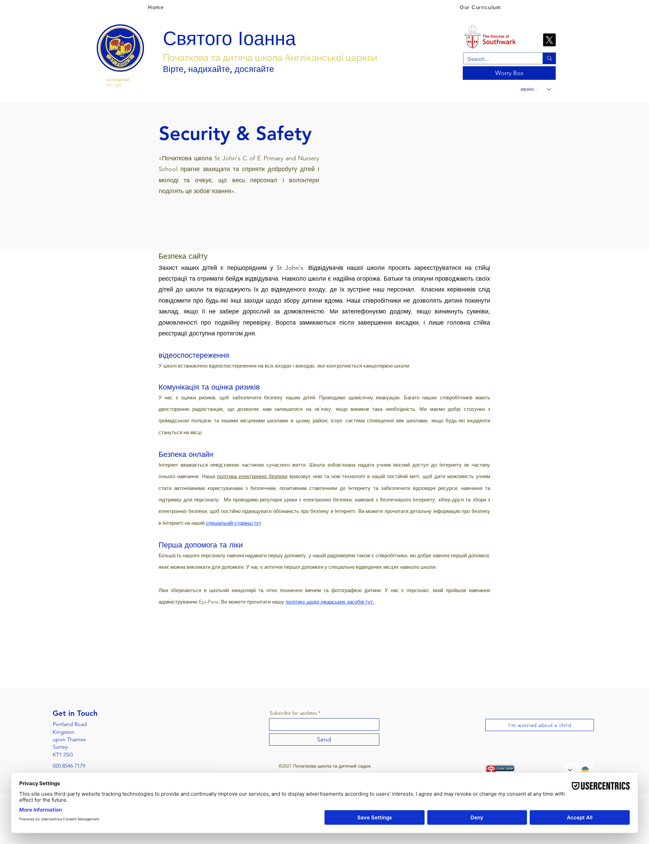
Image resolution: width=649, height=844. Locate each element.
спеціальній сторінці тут (233, 523)
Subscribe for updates (293, 712)
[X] (549, 39)
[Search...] (549, 58)
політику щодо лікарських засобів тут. (330, 602)
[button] (480, 7)
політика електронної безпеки (252, 476)
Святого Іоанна (229, 38)
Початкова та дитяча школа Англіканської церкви (270, 57)
